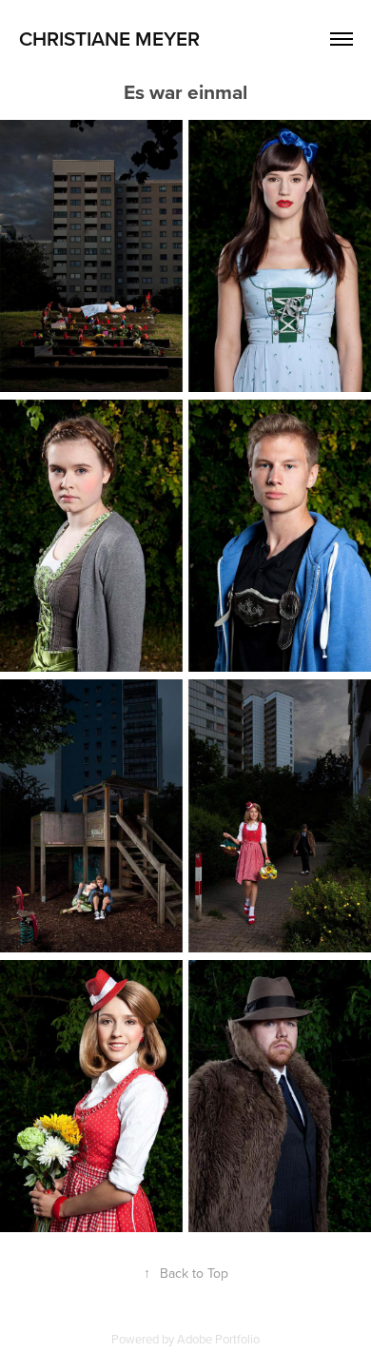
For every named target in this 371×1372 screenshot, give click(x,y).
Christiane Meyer (109, 38)
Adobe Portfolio (218, 1338)
